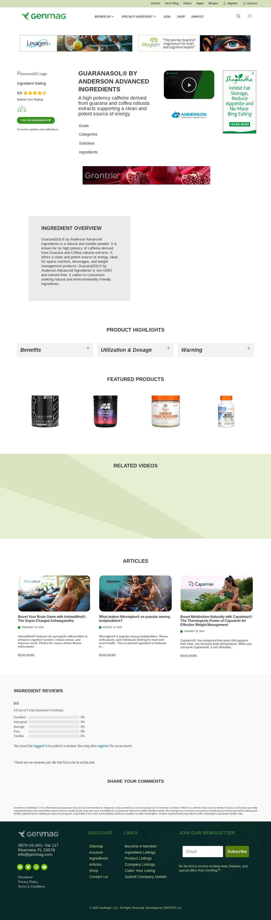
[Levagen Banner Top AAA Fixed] (76, 43)
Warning (191, 350)
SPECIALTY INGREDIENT (136, 16)
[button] (189, 85)
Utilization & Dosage (126, 350)
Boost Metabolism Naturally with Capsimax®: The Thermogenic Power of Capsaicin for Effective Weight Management (216, 621)
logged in (40, 746)
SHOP (181, 16)
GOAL (167, 16)
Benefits (30, 350)
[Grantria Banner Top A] (146, 174)
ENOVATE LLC (172, 907)
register (103, 746)
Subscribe (237, 851)
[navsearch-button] (238, 16)
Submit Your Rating (30, 99)
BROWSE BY (102, 16)
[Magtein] (195, 43)
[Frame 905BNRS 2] (239, 101)
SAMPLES (197, 16)
